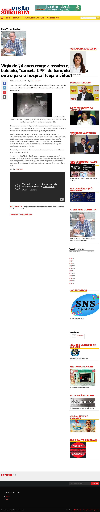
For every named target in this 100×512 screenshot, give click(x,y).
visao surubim (36, 81)
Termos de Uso (53, 18)
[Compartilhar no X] (4, 88)
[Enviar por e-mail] (4, 97)
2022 (72, 268)
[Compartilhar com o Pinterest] (4, 92)
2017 (72, 281)
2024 (72, 263)
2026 (71, 258)
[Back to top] (95, 507)
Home (8, 18)
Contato (17, 18)
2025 (71, 261)
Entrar (8, 496)
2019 (72, 276)
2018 (72, 278)
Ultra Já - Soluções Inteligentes (87, 510)
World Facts (19, 169)
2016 (71, 283)
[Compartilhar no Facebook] (4, 83)
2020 (72, 273)
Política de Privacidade (34, 18)
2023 (72, 266)
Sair (7, 499)
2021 (71, 271)
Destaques (78, 335)
